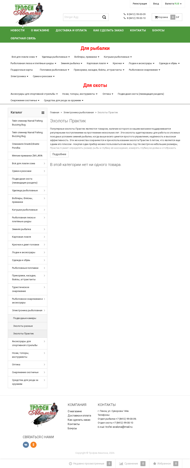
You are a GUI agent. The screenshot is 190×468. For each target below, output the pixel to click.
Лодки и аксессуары (140, 63)
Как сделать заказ (108, 30)
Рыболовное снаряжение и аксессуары (27, 300)
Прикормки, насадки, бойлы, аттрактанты (98, 69)
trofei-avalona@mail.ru (118, 426)
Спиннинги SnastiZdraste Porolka (25, 146)
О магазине (40, 30)
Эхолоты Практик (23, 333)
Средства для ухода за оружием (62, 100)
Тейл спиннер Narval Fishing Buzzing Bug (27, 122)
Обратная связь (23, 38)
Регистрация (140, 3)
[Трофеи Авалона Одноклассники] (33, 445)
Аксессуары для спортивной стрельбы (33, 93)
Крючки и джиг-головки (25, 244)
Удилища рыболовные (54, 56)
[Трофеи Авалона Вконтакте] (26, 445)
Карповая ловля (96, 63)
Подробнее (59, 154)
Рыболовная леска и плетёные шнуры (32, 63)
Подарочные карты (22, 69)
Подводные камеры (24, 318)
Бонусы (158, 30)
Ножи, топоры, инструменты (78, 93)
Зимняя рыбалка (70, 63)
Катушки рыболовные (116, 56)
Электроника (18, 76)
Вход (156, 3)
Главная (54, 112)
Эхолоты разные (23, 326)
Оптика (107, 93)
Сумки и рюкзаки (42, 76)
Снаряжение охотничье (24, 100)
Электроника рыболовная (27, 310)
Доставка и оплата (71, 30)
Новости (17, 30)
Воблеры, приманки (85, 56)
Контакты (138, 30)
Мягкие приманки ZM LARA (27, 155)
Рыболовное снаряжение (143, 69)
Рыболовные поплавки (25, 268)
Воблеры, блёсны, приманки (22, 200)
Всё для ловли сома (23, 56)
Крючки (117, 63)
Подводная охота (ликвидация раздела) (141, 93)
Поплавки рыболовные (53, 69)
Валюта (172, 3)
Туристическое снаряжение (20, 289)
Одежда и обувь (168, 63)
